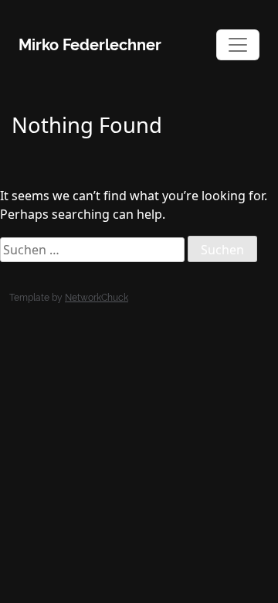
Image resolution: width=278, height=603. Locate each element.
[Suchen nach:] (92, 249)
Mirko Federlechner (90, 45)
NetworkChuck (96, 297)
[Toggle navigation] (237, 44)
